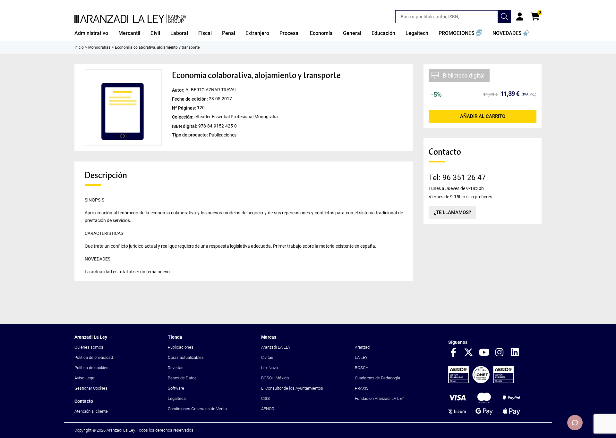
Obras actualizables (186, 357)
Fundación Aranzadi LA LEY (379, 398)
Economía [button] (321, 33)
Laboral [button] (179, 33)
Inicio (79, 47)
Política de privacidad (93, 357)
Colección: (183, 117)
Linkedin (515, 352)
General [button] (352, 33)
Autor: (178, 90)
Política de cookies (91, 367)
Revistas (176, 367)
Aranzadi (363, 347)
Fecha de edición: (190, 99)
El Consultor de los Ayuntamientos (292, 388)
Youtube (484, 352)
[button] (460, 33)
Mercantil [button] (129, 33)
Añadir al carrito (482, 116)
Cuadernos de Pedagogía (377, 378)
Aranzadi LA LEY (276, 347)
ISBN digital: (185, 125)
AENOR (267, 408)
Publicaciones (180, 347)
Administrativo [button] (91, 33)
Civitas (267, 357)
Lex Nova (269, 367)
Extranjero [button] (257, 33)
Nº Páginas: (184, 108)
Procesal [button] (289, 33)
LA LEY (361, 357)
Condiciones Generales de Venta (197, 408)
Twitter (469, 352)
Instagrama (499, 352)
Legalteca (177, 398)
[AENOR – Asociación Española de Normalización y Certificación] (481, 381)
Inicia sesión (519, 16)
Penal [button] (228, 33)
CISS (265, 398)
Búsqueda (504, 16)
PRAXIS (362, 388)
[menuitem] (91, 33)
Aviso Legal (84, 378)
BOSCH (361, 367)
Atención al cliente (91, 411)
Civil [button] (155, 33)
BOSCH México (275, 378)
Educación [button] (383, 33)
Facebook (453, 352)
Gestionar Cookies (90, 388)
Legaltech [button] (417, 33)
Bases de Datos (182, 378)
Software (176, 388)
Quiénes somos (88, 347)
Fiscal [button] (205, 33)
